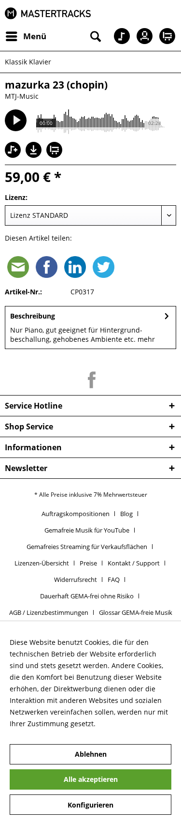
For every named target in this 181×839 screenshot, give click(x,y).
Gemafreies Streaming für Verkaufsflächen (87, 546)
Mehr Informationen (130, 723)
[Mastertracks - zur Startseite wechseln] (48, 13)
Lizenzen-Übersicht (41, 563)
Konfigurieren (90, 804)
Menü (34, 36)
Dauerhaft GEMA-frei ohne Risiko (87, 596)
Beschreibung (32, 315)
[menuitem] (25, 36)
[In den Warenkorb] (55, 151)
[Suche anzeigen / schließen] (94, 36)
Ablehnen (91, 754)
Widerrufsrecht (75, 579)
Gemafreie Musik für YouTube (86, 530)
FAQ (114, 579)
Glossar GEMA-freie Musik (135, 612)
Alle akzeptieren (91, 779)
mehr (145, 339)
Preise (88, 563)
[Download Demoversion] (35, 155)
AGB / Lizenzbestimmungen (48, 612)
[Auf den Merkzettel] (14, 151)
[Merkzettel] (118, 36)
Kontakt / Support (134, 563)
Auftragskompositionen (76, 513)
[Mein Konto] (142, 36)
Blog (126, 513)
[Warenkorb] (165, 36)
